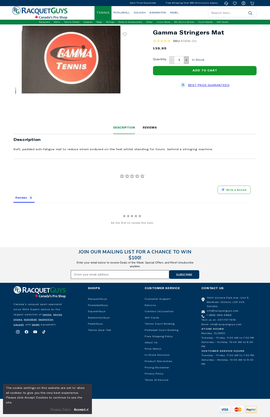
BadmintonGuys (99, 318)
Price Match (153, 349)
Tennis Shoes (71, 22)
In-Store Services (157, 355)
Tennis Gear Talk (99, 330)
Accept (81, 409)
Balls (57, 22)
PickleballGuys (98, 305)
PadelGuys (95, 324)
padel (36, 325)
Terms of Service (157, 380)
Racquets (44, 22)
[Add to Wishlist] (124, 34)
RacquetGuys (97, 299)
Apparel (87, 22)
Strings (110, 22)
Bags (99, 22)
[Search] (250, 13)
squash (18, 325)
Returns (150, 305)
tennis (47, 315)
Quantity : (160, 59)
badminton (46, 319)
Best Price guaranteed (209, 85)
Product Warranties (158, 361)
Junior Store (163, 22)
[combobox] (232, 13)
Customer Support (158, 299)
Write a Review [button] (236, 190)
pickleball (30, 319)
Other (149, 22)
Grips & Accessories (130, 22)
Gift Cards (152, 318)
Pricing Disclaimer (157, 368)
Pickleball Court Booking (161, 330)
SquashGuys (97, 311)
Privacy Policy (154, 374)
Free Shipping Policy (159, 336)
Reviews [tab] (21, 197)
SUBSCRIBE (184, 274)
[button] (44, 22)
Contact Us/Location (159, 311)
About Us (151, 343)
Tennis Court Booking (160, 324)
